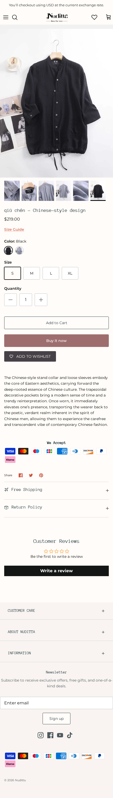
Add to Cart (56, 322)
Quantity (12, 288)
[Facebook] (50, 735)
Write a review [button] (56, 570)
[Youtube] (60, 735)
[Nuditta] (56, 17)
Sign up (56, 718)
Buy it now (56, 340)
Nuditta (20, 780)
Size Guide (14, 229)
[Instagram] (41, 735)
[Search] (17, 17)
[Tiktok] (70, 735)
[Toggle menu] (6, 17)
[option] (56, 103)
